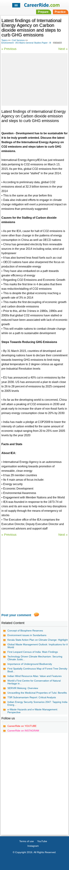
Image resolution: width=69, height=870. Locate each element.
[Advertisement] (34, 79)
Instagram (33, 845)
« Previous (8, 49)
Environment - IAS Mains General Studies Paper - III (26, 43)
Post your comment (16, 615)
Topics (4, 40)
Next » (63, 49)
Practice (60, 11)
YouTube (42, 841)
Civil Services (18, 40)
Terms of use (26, 841)
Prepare (43, 11)
